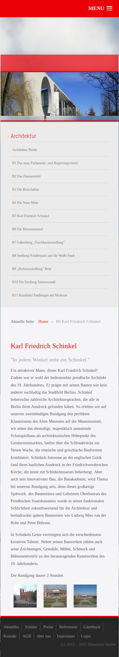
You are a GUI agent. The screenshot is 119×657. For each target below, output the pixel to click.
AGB (27, 636)
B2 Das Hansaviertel (26, 176)
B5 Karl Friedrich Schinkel (30, 216)
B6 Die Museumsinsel (27, 229)
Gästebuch (91, 627)
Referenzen (68, 627)
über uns (44, 636)
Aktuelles (11, 627)
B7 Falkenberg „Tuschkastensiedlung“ (38, 242)
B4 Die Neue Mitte (25, 203)
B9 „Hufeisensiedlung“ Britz (31, 269)
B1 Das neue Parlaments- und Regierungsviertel (45, 163)
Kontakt (9, 636)
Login (86, 636)
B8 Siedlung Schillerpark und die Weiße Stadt (43, 256)
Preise (48, 627)
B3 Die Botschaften (25, 189)
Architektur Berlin (24, 150)
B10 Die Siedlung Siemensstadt (33, 282)
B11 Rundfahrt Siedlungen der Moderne (39, 295)
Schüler (31, 627)
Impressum (66, 636)
